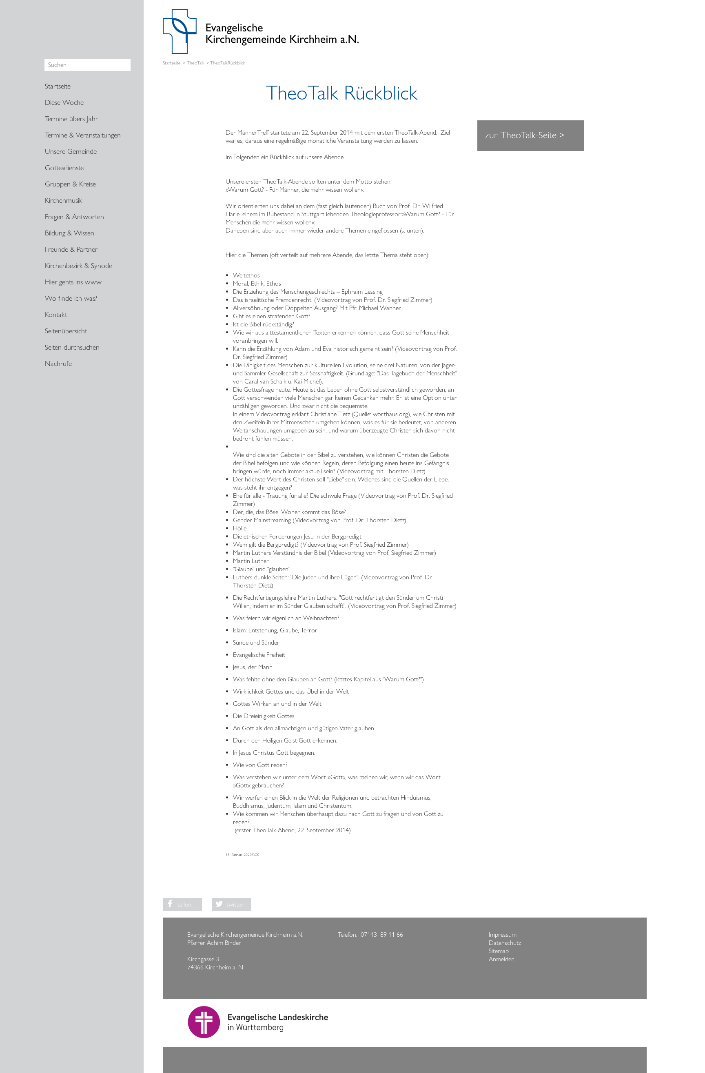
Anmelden (501, 959)
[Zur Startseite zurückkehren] (261, 13)
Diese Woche (64, 102)
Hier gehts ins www (73, 282)
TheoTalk (195, 63)
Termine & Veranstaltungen (83, 135)
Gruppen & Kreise (70, 184)
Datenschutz (505, 943)
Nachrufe (58, 363)
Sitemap (499, 951)
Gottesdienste (64, 168)
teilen (184, 904)
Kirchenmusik (63, 200)
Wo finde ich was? (71, 298)
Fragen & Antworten (74, 217)
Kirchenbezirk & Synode (78, 266)
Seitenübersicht (66, 331)
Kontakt (56, 314)
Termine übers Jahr (71, 119)
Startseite (172, 63)
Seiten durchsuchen (72, 347)
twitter (235, 904)
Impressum (503, 934)
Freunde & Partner (71, 249)
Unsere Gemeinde (71, 151)
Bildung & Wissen (69, 233)
